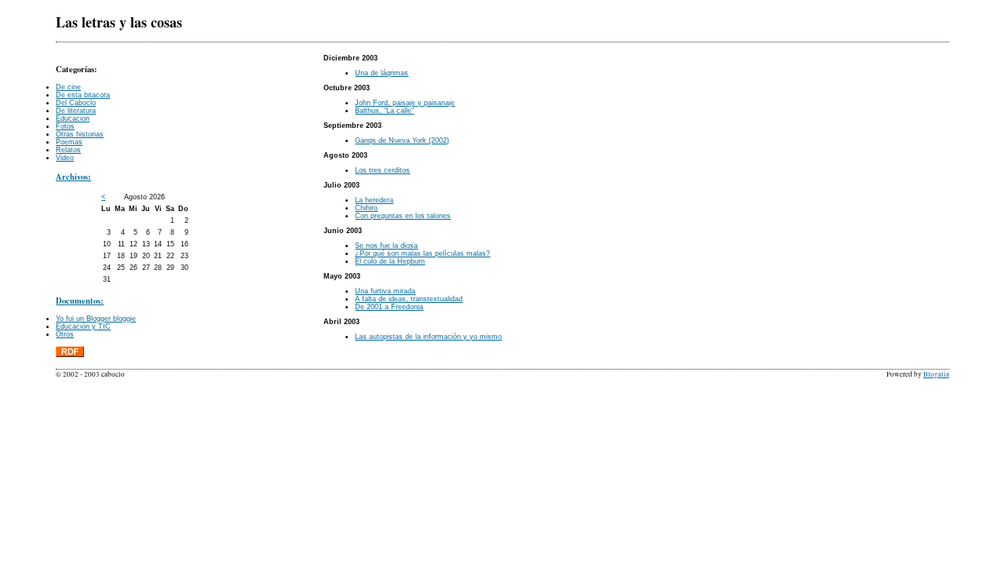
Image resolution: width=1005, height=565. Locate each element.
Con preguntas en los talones (403, 216)
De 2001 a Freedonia (389, 307)
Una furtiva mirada (385, 291)
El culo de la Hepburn (390, 261)
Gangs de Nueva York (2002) (402, 140)
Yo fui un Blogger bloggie (96, 319)
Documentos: (80, 300)
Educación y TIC (83, 326)
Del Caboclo (76, 103)
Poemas (69, 142)
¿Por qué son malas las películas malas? (422, 253)
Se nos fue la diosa (386, 246)
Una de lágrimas (381, 73)
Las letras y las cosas (119, 22)
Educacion (73, 118)
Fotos (65, 126)
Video (65, 158)
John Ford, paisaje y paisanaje (405, 103)
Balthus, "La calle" (384, 111)
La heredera (374, 200)
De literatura (76, 111)
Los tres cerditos (382, 170)
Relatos (68, 150)
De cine (68, 87)
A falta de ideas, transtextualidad (408, 299)
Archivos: (73, 176)
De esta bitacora (83, 95)
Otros (65, 334)
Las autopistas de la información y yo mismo (428, 337)
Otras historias (80, 134)
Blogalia (936, 374)
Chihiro (366, 208)
